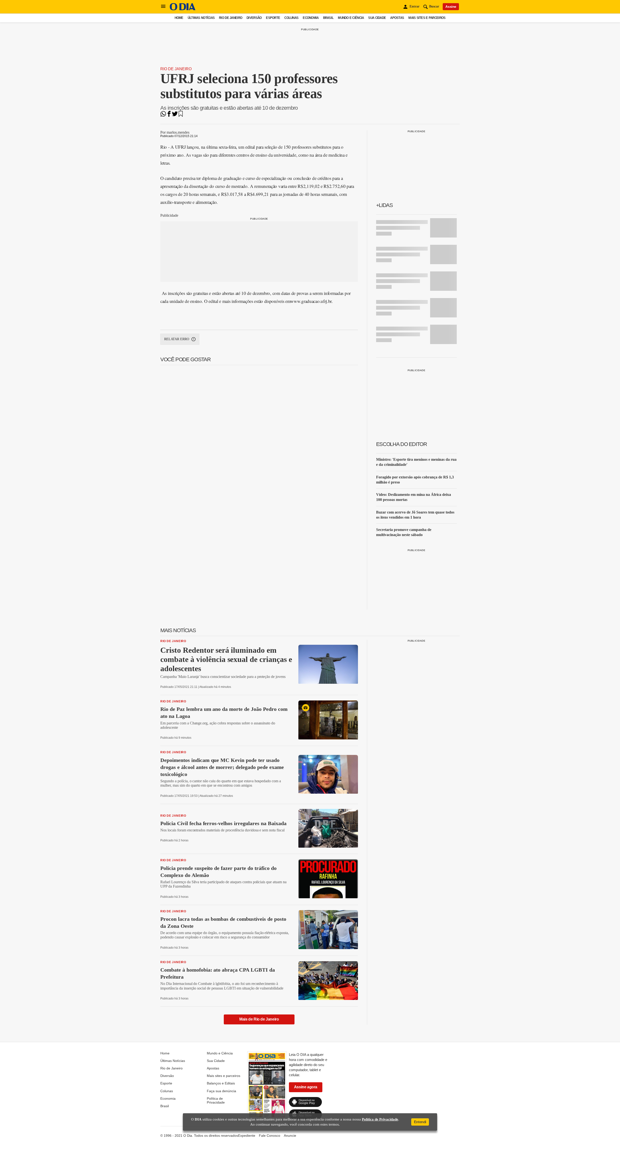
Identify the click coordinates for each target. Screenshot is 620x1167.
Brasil (328, 18)
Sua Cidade (377, 18)
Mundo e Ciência (351, 18)
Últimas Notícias (201, 18)
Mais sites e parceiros (426, 18)
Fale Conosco (269, 1135)
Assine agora (305, 1087)
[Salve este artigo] (181, 115)
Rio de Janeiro (230, 18)
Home (179, 18)
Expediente (246, 1135)
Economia (310, 18)
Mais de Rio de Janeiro (259, 1019)
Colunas (291, 18)
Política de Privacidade (216, 1100)
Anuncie (290, 1135)
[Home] (182, 9)
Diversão (254, 18)
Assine (450, 6)
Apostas (397, 18)
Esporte (273, 18)
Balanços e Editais (221, 1083)
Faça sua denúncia (221, 1091)
